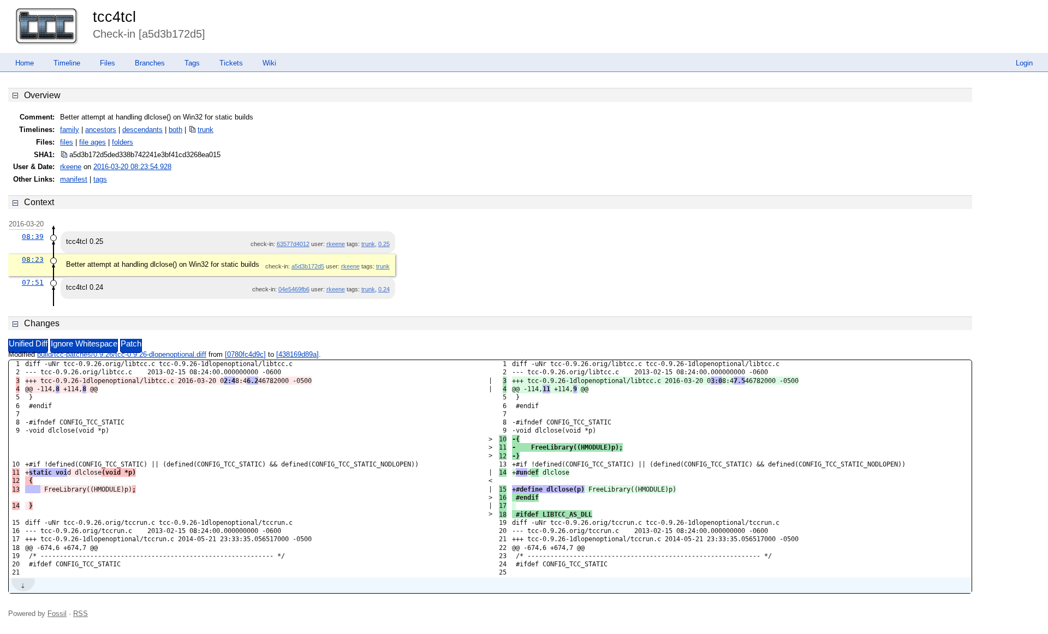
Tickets (231, 63)
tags (100, 179)
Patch (131, 343)
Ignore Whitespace (84, 343)
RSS (80, 613)
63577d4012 (293, 244)
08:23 (33, 259)
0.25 (384, 244)
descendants (142, 129)
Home (24, 63)
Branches (150, 63)
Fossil (57, 613)
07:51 (33, 282)
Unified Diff (28, 343)
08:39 (33, 236)
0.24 (384, 289)
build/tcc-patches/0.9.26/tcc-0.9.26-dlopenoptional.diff (121, 354)
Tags (192, 63)
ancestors (100, 129)
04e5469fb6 (293, 289)
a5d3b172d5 (307, 266)
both (175, 129)
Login (1024, 63)
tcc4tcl (114, 17)
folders (122, 142)
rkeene (70, 167)
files (66, 142)
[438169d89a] (297, 354)
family (69, 129)
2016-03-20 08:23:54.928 (132, 167)
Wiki (269, 63)
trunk (205, 129)
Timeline (66, 63)
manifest (73, 179)
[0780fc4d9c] (245, 354)
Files (107, 63)
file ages (92, 142)
